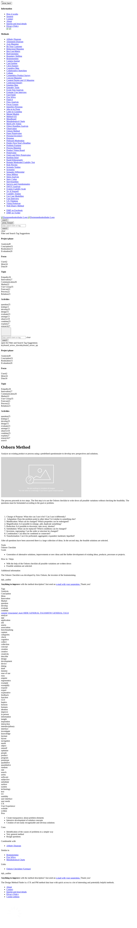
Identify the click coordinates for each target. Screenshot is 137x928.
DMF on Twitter (13, 213)
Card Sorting (11, 63)
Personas (10, 138)
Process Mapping (13, 148)
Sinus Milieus (12, 174)
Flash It (9, 99)
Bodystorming (12, 54)
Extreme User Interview (16, 92)
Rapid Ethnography (14, 160)
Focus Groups (12, 104)
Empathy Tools (12, 87)
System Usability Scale (16, 189)
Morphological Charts (15, 121)
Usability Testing (13, 194)
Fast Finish (11, 95)
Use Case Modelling (15, 196)
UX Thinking (12, 201)
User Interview (12, 198)
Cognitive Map (12, 68)
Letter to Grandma (14, 112)
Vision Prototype (13, 203)
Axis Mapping (12, 44)
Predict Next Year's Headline (18, 143)
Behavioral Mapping (15, 49)
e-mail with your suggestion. (68, 584)
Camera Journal (13, 61)
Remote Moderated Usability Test (20, 162)
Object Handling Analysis (17, 126)
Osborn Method (13, 131)
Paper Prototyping (14, 133)
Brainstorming (12, 58)
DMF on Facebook (14, 210)
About (9, 21)
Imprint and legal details (16, 24)
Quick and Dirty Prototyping (18, 155)
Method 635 (11, 116)
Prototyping (11, 153)
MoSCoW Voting (13, 124)
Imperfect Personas (14, 107)
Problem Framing (13, 145)
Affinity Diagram (13, 39)
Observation (11, 128)
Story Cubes (11, 179)
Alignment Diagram (14, 41)
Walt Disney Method (15, 206)
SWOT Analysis (13, 186)
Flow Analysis (12, 102)
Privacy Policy (12, 26)
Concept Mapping (14, 78)
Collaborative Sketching (16, 70)
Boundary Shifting (14, 56)
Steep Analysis (12, 177)
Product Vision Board (15, 150)
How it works (12, 14)
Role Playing (11, 165)
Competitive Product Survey (18, 75)
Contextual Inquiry (14, 83)
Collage (9, 73)
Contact (9, 19)
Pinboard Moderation (15, 140)
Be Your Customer (14, 46)
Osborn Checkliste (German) (18, 869)
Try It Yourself (12, 191)
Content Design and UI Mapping (20, 80)
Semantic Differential (15, 172)
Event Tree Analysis (14, 90)
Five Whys (11, 97)
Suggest (9, 16)
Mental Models (12, 114)
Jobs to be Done (13, 109)
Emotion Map (12, 85)
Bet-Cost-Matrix (13, 51)
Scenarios (10, 169)
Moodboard (11, 119)
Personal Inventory (14, 136)
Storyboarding (12, 182)
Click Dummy (12, 66)
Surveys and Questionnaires (18, 184)
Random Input (12, 157)
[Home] (6, 331)
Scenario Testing (13, 167)
